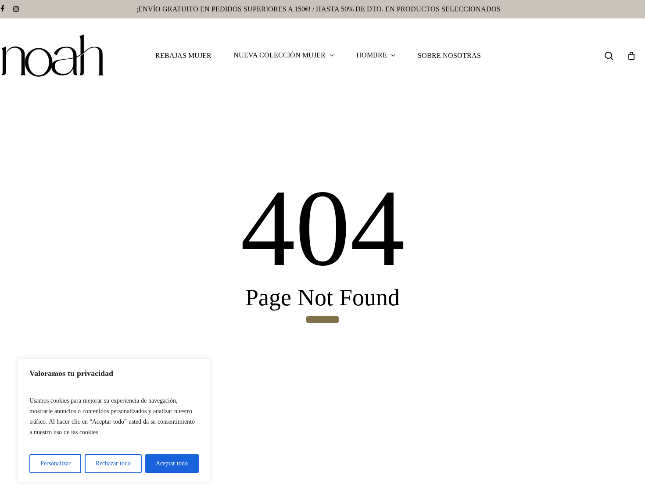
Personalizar (55, 463)
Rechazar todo (113, 463)
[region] (114, 420)
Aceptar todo (172, 463)
